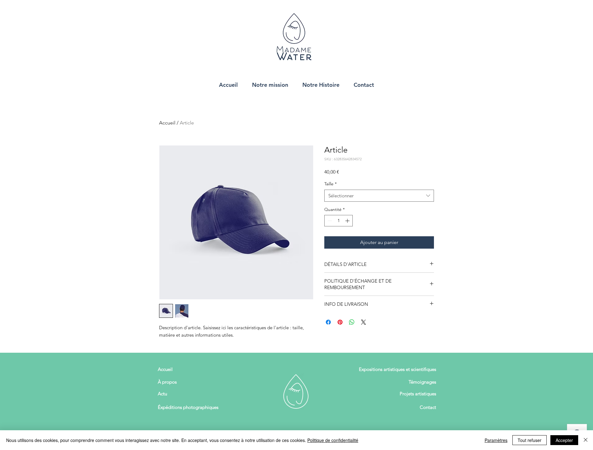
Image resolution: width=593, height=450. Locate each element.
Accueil (167, 123)
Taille (330, 184)
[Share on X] (363, 322)
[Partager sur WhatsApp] (351, 322)
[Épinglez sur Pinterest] (340, 322)
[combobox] (379, 196)
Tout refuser (529, 440)
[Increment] (348, 220)
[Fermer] (585, 440)
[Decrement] (329, 220)
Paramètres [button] (496, 440)
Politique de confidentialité (332, 440)
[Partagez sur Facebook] (328, 322)
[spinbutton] (338, 220)
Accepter (564, 440)
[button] (270, 84)
